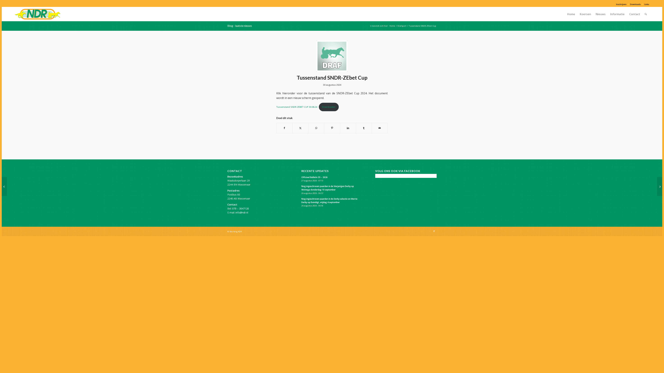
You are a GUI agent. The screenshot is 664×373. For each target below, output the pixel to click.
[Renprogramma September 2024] (4, 186)
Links (646, 4)
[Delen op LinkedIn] (348, 128)
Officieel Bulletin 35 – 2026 (314, 177)
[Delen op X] (300, 128)
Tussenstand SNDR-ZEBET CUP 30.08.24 (296, 106)
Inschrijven (621, 4)
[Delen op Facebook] (284, 128)
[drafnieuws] (332, 56)
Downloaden (328, 106)
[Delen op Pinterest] (332, 128)
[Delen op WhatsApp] (316, 128)
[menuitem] (621, 4)
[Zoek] (645, 14)
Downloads (635, 4)
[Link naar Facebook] (434, 231)
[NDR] (37, 14)
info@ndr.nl (242, 212)
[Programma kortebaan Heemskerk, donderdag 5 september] (659, 186)
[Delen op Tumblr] (364, 128)
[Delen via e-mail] (380, 128)
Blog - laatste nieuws (239, 25)
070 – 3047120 (240, 208)
